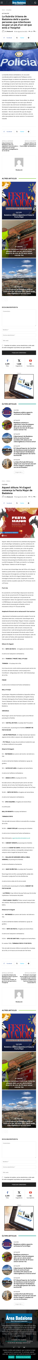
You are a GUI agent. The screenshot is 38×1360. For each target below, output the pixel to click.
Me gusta (8, 359)
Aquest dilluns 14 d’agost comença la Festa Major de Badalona (28, 144)
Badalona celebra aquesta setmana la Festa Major (19, 216)
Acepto (11, 1357)
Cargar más (18, 472)
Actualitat (8, 10)
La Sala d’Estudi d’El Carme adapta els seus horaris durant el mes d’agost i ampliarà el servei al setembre (25, 464)
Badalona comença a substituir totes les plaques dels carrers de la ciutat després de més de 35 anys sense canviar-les (19, 252)
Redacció (10, 31)
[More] (29, 38)
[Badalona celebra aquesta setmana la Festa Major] (19, 200)
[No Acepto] (36, 1354)
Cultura (19, 212)
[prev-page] (3, 299)
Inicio (3, 10)
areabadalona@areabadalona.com (15, 1341)
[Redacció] (3, 31)
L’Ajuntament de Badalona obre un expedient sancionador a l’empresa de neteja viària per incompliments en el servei (10, 146)
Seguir (19, 359)
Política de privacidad (23, 1357)
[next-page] (6, 299)
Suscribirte (30, 359)
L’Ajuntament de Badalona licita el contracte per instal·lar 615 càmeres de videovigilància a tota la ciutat (19, 292)
